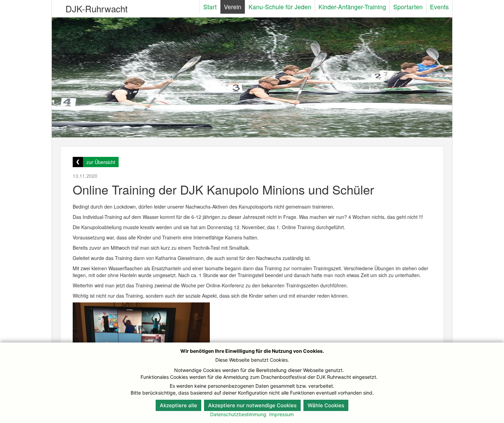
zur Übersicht (100, 162)
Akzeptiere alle (178, 405)
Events (439, 6)
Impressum (281, 414)
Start (210, 6)
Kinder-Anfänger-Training (352, 6)
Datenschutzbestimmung (238, 414)
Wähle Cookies (326, 405)
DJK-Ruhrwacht (96, 8)
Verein (232, 6)
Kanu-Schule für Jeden (280, 6)
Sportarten (408, 6)
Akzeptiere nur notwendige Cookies (252, 405)
